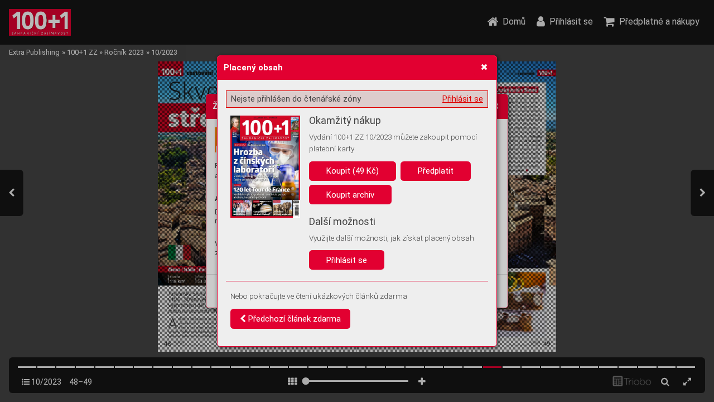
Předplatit (436, 171)
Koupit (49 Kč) (352, 171)
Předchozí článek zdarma (293, 319)
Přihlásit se (462, 99)
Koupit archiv (350, 195)
